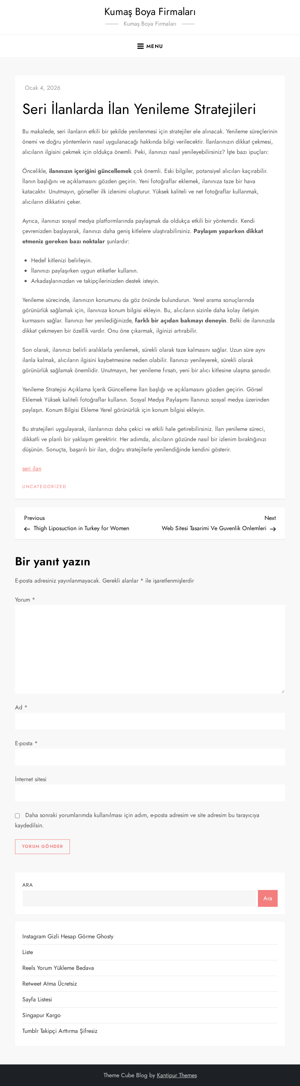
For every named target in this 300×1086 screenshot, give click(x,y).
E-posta (26, 743)
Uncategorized (44, 487)
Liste (27, 952)
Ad (21, 707)
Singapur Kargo (41, 1015)
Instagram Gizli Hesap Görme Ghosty (67, 936)
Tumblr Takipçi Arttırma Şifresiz (59, 1031)
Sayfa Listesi (37, 999)
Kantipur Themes (177, 1075)
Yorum (25, 599)
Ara (27, 885)
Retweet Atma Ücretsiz (49, 983)
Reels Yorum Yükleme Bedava (58, 968)
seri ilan (31, 468)
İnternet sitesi (30, 779)
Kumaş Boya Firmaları (150, 11)
